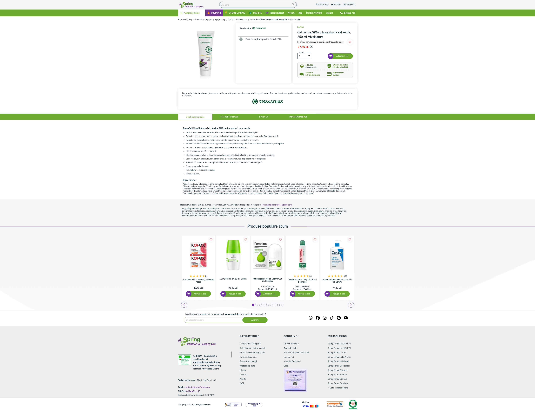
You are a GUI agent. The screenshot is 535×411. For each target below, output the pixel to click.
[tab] (195, 117)
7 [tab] (275, 305)
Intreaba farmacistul (298, 117)
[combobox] (258, 5)
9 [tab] (282, 305)
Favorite (337, 4)
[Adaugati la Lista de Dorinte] (211, 239)
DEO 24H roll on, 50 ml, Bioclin (233, 279)
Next (351, 305)
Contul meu (323, 4)
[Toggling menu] (191, 13)
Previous (185, 305)
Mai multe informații (229, 117)
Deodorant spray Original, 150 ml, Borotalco (302, 280)
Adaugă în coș (200, 294)
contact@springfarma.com (197, 387)
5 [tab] (267, 305)
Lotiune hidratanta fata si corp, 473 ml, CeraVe (337, 280)
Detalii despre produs (195, 117)
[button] (311, 46)
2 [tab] (256, 305)
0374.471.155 (193, 391)
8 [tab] (278, 305)
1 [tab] (253, 305)
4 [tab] (264, 305)
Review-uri (263, 117)
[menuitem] (214, 13)
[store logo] (198, 4)
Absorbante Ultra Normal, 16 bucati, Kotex (198, 280)
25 (345, 276)
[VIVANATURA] (259, 28)
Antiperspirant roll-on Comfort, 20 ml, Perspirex (267, 280)
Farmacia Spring (185, 19)
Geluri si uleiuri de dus (237, 19)
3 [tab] (260, 305)
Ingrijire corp (220, 19)
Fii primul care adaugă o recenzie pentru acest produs (320, 42)
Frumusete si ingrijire (203, 19)
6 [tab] (271, 305)
